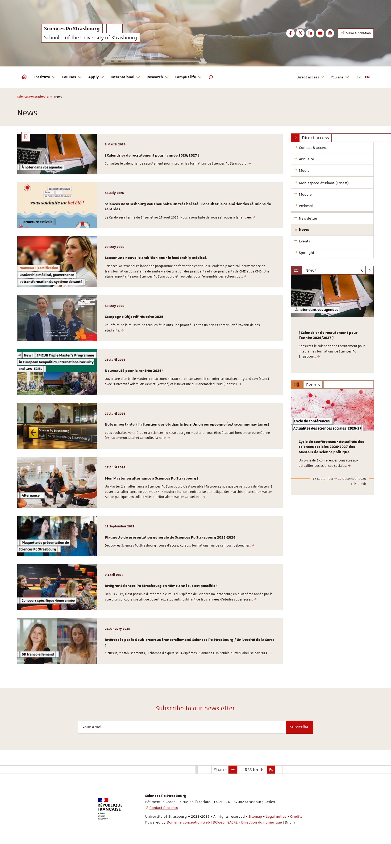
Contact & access (163, 807)
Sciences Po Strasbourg (33, 96)
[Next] (369, 270)
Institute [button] (42, 77)
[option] (332, 324)
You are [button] (337, 77)
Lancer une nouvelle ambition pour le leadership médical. (156, 257)
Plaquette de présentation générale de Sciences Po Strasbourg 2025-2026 (170, 537)
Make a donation (358, 33)
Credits (296, 816)
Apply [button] (93, 77)
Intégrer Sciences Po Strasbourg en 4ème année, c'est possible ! (161, 585)
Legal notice (276, 816)
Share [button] (220, 769)
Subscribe (299, 727)
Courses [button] (69, 77)
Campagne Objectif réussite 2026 (134, 316)
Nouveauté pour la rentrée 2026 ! (134, 370)
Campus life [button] (185, 77)
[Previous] (362, 270)
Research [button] (155, 77)
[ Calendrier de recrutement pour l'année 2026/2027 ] (152, 155)
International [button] (122, 77)
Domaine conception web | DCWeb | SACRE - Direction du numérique (224, 822)
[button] (211, 77)
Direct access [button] (308, 77)
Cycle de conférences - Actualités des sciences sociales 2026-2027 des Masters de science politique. (331, 447)
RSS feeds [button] (254, 769)
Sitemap (255, 816)
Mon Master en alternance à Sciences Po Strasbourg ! (151, 478)
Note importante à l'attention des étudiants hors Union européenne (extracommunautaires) (187, 424)
